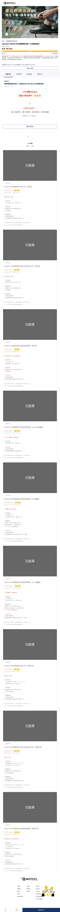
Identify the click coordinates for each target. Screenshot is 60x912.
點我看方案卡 (41, 910)
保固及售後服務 (39, 896)
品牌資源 (28, 891)
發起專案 (28, 888)
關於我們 (38, 888)
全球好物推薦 (20, 896)
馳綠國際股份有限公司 (11, 41)
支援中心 (38, 891)
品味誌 (18, 894)
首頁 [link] (3, 38)
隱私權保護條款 (39, 894)
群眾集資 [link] (8, 38)
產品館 (18, 891)
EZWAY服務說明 (39, 899)
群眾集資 (19, 888)
